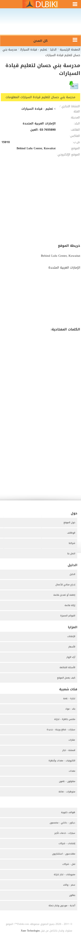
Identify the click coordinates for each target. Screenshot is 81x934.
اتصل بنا (71, 553)
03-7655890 (48, 129)
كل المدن (40, 41)
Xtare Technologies (30, 930)
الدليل (72, 574)
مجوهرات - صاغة (67, 791)
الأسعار (71, 647)
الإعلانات (71, 636)
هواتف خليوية (68, 812)
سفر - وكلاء (69, 885)
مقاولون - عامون (67, 781)
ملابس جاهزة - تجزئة (64, 719)
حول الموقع (69, 522)
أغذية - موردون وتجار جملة (62, 905)
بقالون (72, 895)
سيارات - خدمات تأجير (64, 833)
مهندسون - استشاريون (63, 854)
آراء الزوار (70, 657)
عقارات (72, 740)
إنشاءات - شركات (67, 843)
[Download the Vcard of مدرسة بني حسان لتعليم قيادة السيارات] (74, 87)
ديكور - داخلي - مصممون (62, 823)
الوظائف (71, 533)
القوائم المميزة (67, 615)
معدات (72, 771)
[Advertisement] (40, 24)
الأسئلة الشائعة (67, 667)
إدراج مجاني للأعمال (65, 584)
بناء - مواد (70, 709)
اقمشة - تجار (68, 750)
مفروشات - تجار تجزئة (64, 874)
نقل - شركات (68, 864)
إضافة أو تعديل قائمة (64, 595)
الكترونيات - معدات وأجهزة (62, 760)
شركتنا (72, 543)
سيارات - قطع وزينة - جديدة (61, 729)
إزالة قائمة (70, 605)
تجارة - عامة (69, 698)
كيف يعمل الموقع (66, 678)
